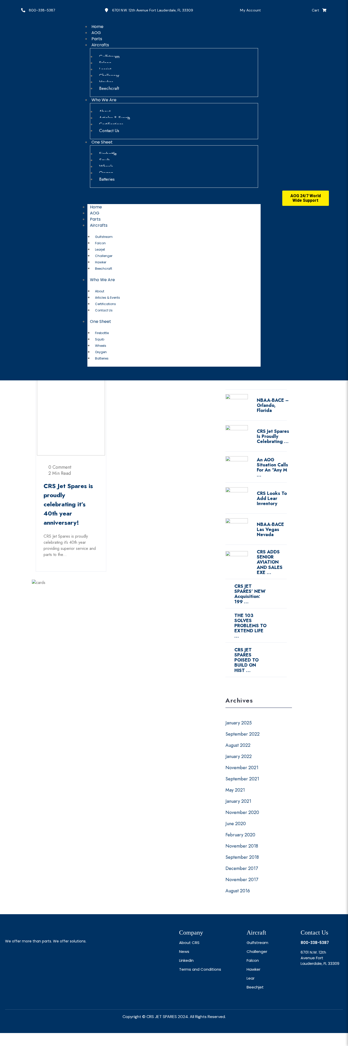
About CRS (189, 942)
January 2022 (238, 756)
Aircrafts (100, 45)
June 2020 (235, 823)
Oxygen (101, 352)
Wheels (100, 345)
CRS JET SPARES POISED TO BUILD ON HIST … (246, 660)
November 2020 (242, 812)
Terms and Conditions (200, 969)
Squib (99, 339)
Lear (251, 978)
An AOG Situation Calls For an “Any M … (272, 467)
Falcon (100, 243)
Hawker (100, 262)
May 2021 (235, 790)
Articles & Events (107, 297)
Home (96, 207)
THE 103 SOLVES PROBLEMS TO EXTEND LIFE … (250, 625)
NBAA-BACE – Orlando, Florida (273, 405)
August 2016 (237, 890)
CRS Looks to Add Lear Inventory (272, 498)
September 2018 (242, 857)
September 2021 (242, 779)
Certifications (105, 304)
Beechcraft (109, 88)
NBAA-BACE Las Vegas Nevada (270, 529)
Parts (95, 219)
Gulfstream (104, 237)
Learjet (100, 249)
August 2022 (237, 745)
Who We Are (103, 100)
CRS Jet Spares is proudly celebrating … (273, 436)
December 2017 (241, 868)
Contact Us (109, 130)
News (184, 951)
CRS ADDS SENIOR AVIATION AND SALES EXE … (270, 562)
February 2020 (240, 835)
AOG (94, 213)
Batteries (107, 179)
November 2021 (241, 767)
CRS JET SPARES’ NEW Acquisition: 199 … (249, 594)
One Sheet (102, 142)
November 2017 (241, 879)
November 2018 (241, 846)
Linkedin (186, 960)
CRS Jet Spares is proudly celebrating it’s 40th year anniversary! (68, 504)
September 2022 (242, 734)
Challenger (103, 256)
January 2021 (238, 801)
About (99, 291)
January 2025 (238, 723)
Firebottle (102, 333)
